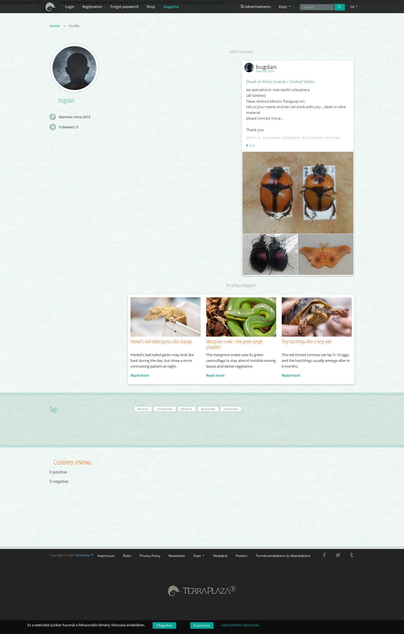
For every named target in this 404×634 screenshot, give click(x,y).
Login (69, 6)
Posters (241, 555)
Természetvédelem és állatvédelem (283, 555)
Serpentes (208, 409)
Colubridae (165, 409)
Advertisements (257, 6)
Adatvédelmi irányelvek (240, 624)
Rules (127, 555)
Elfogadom (164, 625)
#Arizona (332, 138)
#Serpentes (291, 138)
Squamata (231, 409)
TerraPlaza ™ (84, 555)
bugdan (266, 67)
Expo (197, 555)
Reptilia (186, 409)
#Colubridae (313, 138)
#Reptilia (253, 138)
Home (54, 25)
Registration (92, 6)
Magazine (171, 6)
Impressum (106, 555)
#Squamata (272, 138)
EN (352, 7)
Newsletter (176, 555)
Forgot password (124, 6)
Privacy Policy (150, 555)
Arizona (142, 409)
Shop (150, 6)
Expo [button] (283, 6)
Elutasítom (202, 625)
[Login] (339, 7)
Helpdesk (220, 555)
